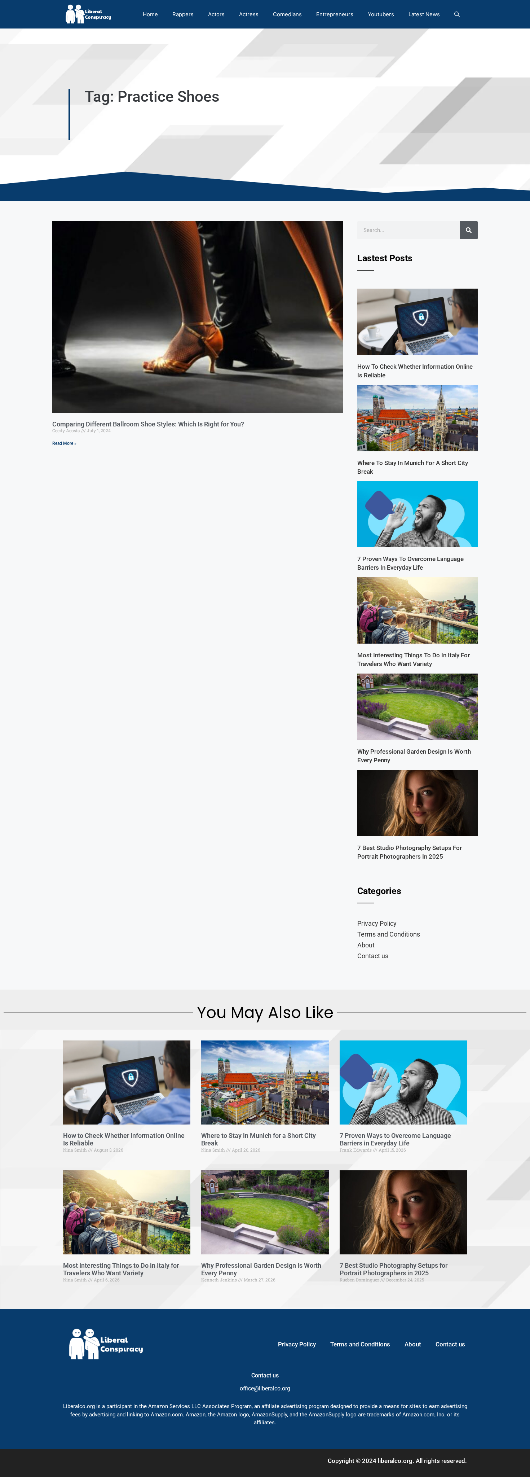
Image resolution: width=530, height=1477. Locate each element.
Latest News (424, 14)
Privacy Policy (377, 923)
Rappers (183, 14)
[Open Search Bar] (457, 14)
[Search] (469, 230)
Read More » (64, 443)
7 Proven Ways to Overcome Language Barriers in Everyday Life (395, 1139)
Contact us (372, 956)
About (366, 945)
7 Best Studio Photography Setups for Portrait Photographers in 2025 (393, 1269)
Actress (249, 14)
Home (150, 14)
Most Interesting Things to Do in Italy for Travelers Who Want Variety (121, 1269)
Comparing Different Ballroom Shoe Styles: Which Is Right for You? (148, 424)
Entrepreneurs (334, 14)
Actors (216, 14)
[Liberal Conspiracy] (87, 14)
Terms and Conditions (388, 934)
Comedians (287, 14)
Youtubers (381, 14)
